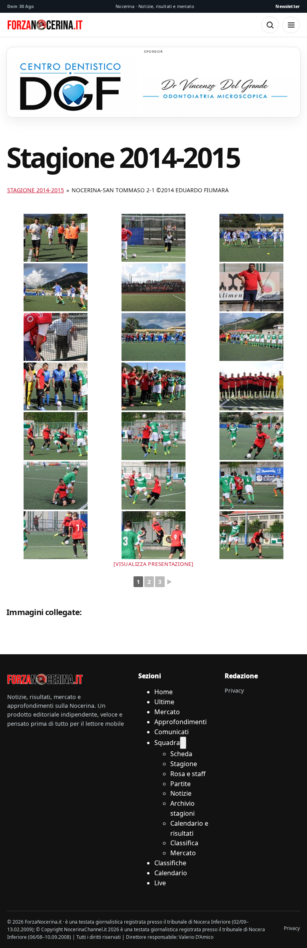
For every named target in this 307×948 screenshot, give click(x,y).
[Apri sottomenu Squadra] (183, 743)
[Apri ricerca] (270, 24)
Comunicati (171, 731)
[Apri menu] (291, 24)
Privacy (234, 690)
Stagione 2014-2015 (35, 190)
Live (160, 882)
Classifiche (170, 862)
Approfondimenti (180, 721)
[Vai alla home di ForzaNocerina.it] (45, 679)
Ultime (164, 701)
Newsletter (287, 6)
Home (163, 691)
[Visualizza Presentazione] (153, 564)
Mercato (167, 711)
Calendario (170, 872)
